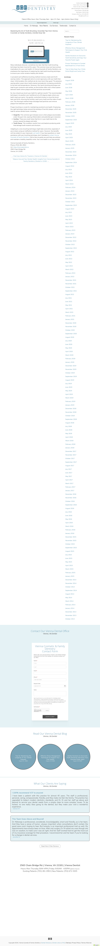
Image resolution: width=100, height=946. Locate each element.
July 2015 (68, 555)
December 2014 (70, 580)
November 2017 (70, 455)
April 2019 (69, 394)
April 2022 (69, 266)
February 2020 (70, 359)
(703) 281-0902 (85, 10)
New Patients (44, 26)
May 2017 (68, 476)
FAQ (63, 943)
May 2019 (68, 391)
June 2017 (68, 473)
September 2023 (71, 205)
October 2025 (70, 116)
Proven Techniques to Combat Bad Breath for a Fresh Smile (75, 64)
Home (26, 26)
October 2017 (70, 458)
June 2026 (68, 88)
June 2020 (68, 344)
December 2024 (70, 152)
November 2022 (70, 241)
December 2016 (70, 494)
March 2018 (69, 441)
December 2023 (70, 195)
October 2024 (70, 159)
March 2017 (69, 483)
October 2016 (70, 501)
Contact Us (72, 26)
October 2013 (70, 619)
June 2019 (68, 387)
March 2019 (69, 398)
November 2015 (70, 541)
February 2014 (70, 605)
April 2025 (69, 137)
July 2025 (68, 127)
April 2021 (69, 309)
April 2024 (69, 180)
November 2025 (70, 113)
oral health (36, 133)
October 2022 (70, 244)
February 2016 (70, 530)
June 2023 (68, 216)
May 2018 (68, 434)
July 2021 (68, 298)
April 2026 (69, 95)
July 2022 (68, 255)
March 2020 (69, 355)
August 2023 (69, 209)
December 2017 (70, 451)
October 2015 (70, 544)
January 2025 (69, 148)
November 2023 (70, 198)
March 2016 (69, 526)
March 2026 (69, 98)
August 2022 (69, 252)
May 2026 (68, 91)
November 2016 (70, 498)
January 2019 (69, 405)
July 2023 (68, 212)
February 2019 (70, 401)
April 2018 (69, 437)
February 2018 (70, 444)
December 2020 (70, 323)
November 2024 (70, 155)
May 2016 (68, 519)
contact (51, 135)
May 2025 (68, 134)
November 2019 (70, 369)
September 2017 (71, 462)
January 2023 (69, 234)
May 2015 (68, 562)
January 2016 (69, 533)
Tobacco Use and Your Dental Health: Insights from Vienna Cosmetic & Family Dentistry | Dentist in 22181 (36, 160)
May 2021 (68, 305)
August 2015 (69, 551)
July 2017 (68, 469)
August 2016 (69, 508)
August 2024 (69, 166)
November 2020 (70, 327)
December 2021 (70, 280)
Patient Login (55, 22)
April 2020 (69, 351)
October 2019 (70, 373)
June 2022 (68, 259)
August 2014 (69, 594)
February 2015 (70, 573)
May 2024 (68, 177)
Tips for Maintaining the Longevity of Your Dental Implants (73, 42)
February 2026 (70, 102)
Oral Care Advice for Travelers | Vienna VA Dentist (29, 156)
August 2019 (69, 380)
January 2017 (69, 491)
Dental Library (57, 943)
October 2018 (70, 416)
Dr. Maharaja (34, 26)
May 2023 (68, 220)
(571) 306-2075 (85, 14)
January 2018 (69, 448)
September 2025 (71, 120)
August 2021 (69, 294)
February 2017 (70, 487)
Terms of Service (86, 943)
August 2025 (69, 123)
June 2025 (68, 130)
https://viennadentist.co (21, 147)
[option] (50, 801)
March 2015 (69, 569)
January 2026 (69, 105)
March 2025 (69, 141)
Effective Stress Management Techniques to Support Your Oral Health (76, 50)
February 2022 (70, 273)
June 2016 (68, 516)
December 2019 (70, 366)
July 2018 (68, 426)
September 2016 (71, 505)
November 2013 (70, 615)
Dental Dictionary (46, 943)
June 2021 (68, 302)
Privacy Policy (76, 943)
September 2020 (71, 334)
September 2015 (71, 548)
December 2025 (70, 109)
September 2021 (71, 291)
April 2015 (69, 565)
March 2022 (69, 269)
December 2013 (70, 612)
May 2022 (68, 262)
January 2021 (69, 319)
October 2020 (70, 330)
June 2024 (68, 173)
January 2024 (69, 191)
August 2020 (69, 337)
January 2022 (69, 277)
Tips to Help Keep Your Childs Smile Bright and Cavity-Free (75, 70)
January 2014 (69, 608)
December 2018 (70, 409)
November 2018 (70, 412)
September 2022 (71, 248)
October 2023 (70, 202)
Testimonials (63, 26)
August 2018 (69, 423)
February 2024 (70, 187)
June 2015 (68, 558)
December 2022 (70, 237)
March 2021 (69, 312)
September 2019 (71, 376)
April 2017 (69, 480)
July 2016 (68, 512)
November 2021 (70, 284)
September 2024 (71, 162)
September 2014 (71, 590)
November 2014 (70, 583)
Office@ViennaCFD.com (83, 16)
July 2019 (68, 384)
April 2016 (69, 523)
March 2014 (69, 601)
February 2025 (70, 145)
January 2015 (69, 576)
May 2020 (68, 348)
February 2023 (70, 230)
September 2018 (71, 419)
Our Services (54, 26)
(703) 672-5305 (85, 12)
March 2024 (69, 184)
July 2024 (68, 170)
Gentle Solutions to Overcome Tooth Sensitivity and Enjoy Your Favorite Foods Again (75, 58)
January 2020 (69, 362)
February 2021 (70, 316)
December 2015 (70, 537)
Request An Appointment (42, 22)
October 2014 (70, 587)
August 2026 (69, 80)
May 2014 (68, 598)
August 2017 (69, 466)
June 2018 (68, 430)
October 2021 (70, 287)
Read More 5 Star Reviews (50, 846)
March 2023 (69, 227)
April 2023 (69, 223)
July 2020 (68, 341)
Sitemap (68, 943)
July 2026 (68, 84)
